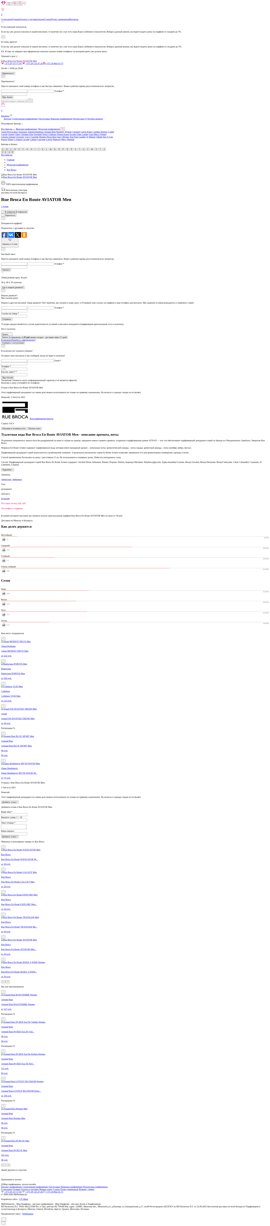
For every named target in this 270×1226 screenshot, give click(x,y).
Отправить (6, 319)
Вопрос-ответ (45, 1189)
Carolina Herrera (100, 132)
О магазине (6, 19)
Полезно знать (34, 428)
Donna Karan (63, 134)
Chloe (17, 134)
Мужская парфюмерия (49, 129)
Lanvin (49, 139)
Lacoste (25, 139)
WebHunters (27, 1214)
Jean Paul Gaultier (78, 137)
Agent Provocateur (9, 132)
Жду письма (7, 378)
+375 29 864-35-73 (54, 63)
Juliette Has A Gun (104, 137)
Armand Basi (50, 132)
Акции (41, 19)
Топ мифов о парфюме (12, 508)
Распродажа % (80, 119)
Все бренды (6, 155)
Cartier (111, 132)
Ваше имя (6, 812)
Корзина (5, 113)
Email (57, 360)
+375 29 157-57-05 (13, 63)
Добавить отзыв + (9, 802)
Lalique (33, 139)
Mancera (57, 139)
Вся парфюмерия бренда (41, 418)
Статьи (47, 19)
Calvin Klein (86, 132)
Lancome (41, 139)
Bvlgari (68, 132)
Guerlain (35, 137)
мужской (5, 498)
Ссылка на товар (10, 313)
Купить (5, 334)
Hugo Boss (52, 137)
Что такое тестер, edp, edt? (13, 503)
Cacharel (76, 132)
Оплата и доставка (29, 19)
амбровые (17, 479)
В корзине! (18, 340)
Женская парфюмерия (26, 129)
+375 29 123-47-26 (34, 63)
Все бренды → (8, 129)
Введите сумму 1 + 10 (11, 817)
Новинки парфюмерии (61, 119)
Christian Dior (27, 134)
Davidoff (38, 134)
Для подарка (44, 119)
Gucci (27, 137)
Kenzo (4, 139)
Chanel (11, 134)
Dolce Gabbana (49, 134)
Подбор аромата (95, 119)
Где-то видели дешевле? (12, 287)
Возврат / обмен (86, 1189)
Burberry (60, 132)
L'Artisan (18, 139)
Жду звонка (7, 97)
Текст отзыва (8, 823)
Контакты (73, 19)
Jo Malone (91, 137)
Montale (70, 139)
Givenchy (20, 137)
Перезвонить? (8, 73)
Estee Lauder (82, 134)
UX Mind (23, 1199)
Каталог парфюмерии (11, 1187)
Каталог (7, 119)
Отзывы (16, 19)
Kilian (10, 139)
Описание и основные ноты (13, 428)
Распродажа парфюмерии (95, 1187)
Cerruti (4, 134)
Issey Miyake (63, 137)
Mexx (64, 139)
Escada (73, 134)
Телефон (59, 91)
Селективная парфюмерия (24, 119)
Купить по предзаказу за (34, 337)
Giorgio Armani (8, 137)
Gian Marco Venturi (97, 134)
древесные (6, 479)
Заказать (6, 270)
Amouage (22, 132)
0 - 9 (4, 152)
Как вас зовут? (9, 372)
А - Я (11, 152)
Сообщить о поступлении (13, 343)
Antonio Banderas (35, 132)
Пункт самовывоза (60, 19)
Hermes (42, 137)
